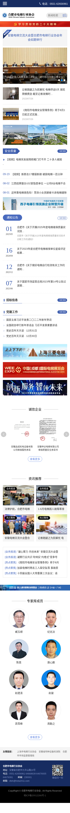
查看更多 (35, 459)
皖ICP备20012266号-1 (35, 795)
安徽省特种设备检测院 (49, 751)
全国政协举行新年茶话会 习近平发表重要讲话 (31, 325)
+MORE (62, 151)
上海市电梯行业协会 (26, 751)
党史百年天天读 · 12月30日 (21, 336)
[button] (3, 434)
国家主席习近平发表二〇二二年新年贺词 (29, 319)
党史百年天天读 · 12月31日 (21, 330)
